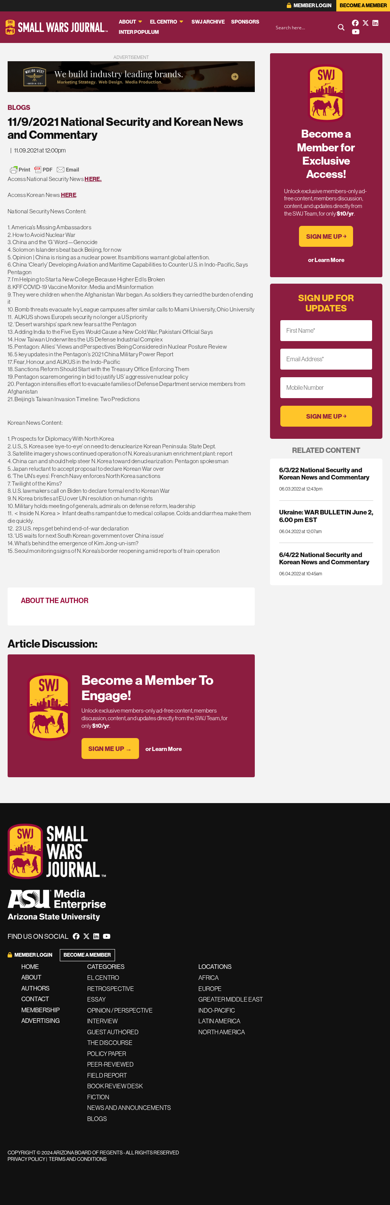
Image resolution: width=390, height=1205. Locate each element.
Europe (210, 988)
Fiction (98, 1097)
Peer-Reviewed (110, 1064)
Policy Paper (106, 1053)
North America (221, 1032)
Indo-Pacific (216, 1010)
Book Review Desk (115, 1086)
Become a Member (363, 5)
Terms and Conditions (78, 1159)
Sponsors (245, 22)
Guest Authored (113, 1032)
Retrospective (110, 988)
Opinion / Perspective (120, 1010)
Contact (35, 999)
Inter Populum (139, 32)
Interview (102, 1021)
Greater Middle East (230, 999)
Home (30, 966)
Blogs (19, 107)
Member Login (312, 5)
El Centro (163, 22)
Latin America (219, 1021)
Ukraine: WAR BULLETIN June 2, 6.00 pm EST (326, 515)
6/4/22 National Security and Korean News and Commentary (324, 558)
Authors (35, 988)
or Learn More (163, 749)
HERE (68, 194)
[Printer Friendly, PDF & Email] (45, 169)
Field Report (107, 1075)
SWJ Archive (208, 22)
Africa (208, 977)
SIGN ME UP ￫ (326, 236)
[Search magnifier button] (341, 27)
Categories (106, 966)
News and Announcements (129, 1107)
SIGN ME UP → (110, 749)
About (127, 22)
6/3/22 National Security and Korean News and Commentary (324, 473)
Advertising (40, 1020)
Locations (215, 966)
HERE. (93, 179)
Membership (40, 1010)
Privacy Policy (26, 1159)
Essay (96, 999)
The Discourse (110, 1042)
